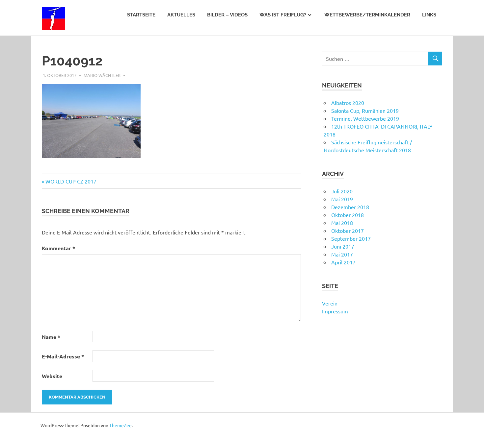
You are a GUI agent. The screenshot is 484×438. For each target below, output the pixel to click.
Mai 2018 (342, 222)
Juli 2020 (342, 191)
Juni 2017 (342, 246)
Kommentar (58, 248)
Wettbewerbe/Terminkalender (367, 15)
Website (52, 376)
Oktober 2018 (347, 214)
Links (429, 15)
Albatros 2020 (347, 102)
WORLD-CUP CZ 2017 (70, 181)
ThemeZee (120, 425)
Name (51, 336)
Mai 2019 (342, 199)
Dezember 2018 (350, 207)
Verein (329, 303)
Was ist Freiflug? (282, 15)
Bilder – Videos (227, 15)
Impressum (335, 311)
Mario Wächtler (102, 75)
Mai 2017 (342, 254)
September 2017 (351, 238)
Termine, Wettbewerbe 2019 (365, 118)
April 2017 (343, 262)
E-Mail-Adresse (63, 356)
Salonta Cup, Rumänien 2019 (365, 110)
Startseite (141, 15)
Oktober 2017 (347, 230)
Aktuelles (181, 15)
